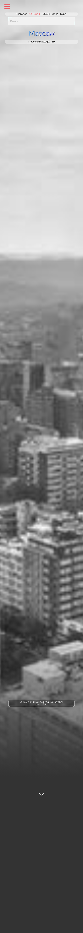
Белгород (21, 13)
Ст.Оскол (34, 13)
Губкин (46, 13)
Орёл (55, 13)
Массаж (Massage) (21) (41, 42)
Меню (7, 6)
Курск (63, 13)
